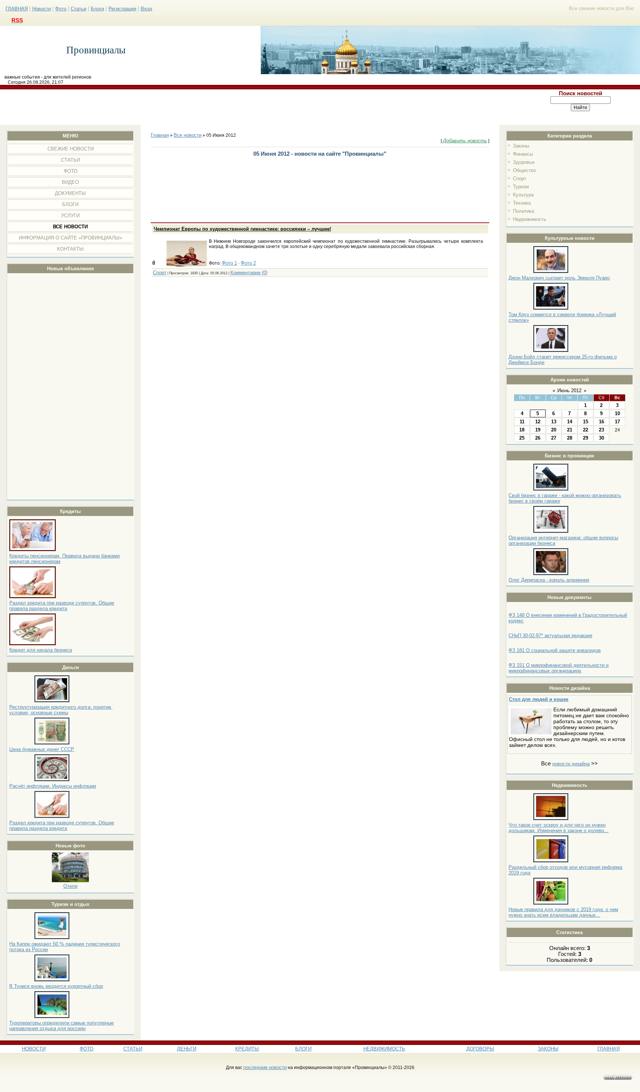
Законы (521, 146)
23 (601, 430)
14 (569, 421)
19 (537, 430)
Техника (522, 203)
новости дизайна (571, 764)
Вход (146, 8)
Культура (523, 195)
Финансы (523, 154)
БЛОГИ (303, 1049)
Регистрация (122, 8)
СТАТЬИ (132, 1049)
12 (537, 421)
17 (617, 421)
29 (585, 438)
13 (553, 421)
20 (553, 430)
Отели (70, 886)
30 (601, 438)
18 (521, 430)
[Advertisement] (261, 107)
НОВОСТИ (34, 1049)
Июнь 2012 (569, 390)
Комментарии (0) (248, 272)
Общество (524, 170)
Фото (60, 8)
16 (601, 421)
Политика (523, 211)
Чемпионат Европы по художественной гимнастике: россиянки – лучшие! (242, 229)
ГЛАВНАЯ (17, 8)
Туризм (521, 186)
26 (537, 438)
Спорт (519, 178)
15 (585, 421)
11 (522, 421)
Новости (41, 8)
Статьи (78, 8)
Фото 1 (229, 263)
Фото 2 (248, 263)
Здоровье (523, 162)
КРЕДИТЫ (247, 1049)
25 (521, 438)
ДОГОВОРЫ (480, 1049)
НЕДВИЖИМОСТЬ (384, 1049)
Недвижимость (529, 219)
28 (569, 438)
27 (553, 438)
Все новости (187, 135)
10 (617, 413)
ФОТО (86, 1049)
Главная (160, 135)
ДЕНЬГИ (186, 1049)
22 (585, 430)
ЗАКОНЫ (548, 1049)
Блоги (97, 8)
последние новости (265, 1067)
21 (569, 430)
